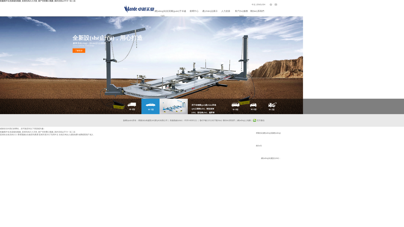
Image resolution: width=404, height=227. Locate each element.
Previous (125, 88)
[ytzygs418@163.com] (276, 4)
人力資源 (225, 11)
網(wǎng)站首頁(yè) (162, 11)
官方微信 (260, 120)
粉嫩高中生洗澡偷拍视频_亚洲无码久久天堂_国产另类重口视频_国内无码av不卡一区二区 (37, 132)
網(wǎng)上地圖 (244, 120)
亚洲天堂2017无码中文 (48, 135)
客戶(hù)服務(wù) (241, 11)
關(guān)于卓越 (178, 11)
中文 (253, 4)
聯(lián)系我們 (257, 11)
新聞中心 (194, 11)
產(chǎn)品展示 (210, 11)
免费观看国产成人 (85, 135)
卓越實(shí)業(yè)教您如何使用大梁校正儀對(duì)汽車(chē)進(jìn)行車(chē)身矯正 (148, 74)
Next (129, 88)
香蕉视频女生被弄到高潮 (28, 135)
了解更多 (79, 50)
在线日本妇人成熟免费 (68, 135)
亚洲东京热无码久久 (8, 135)
